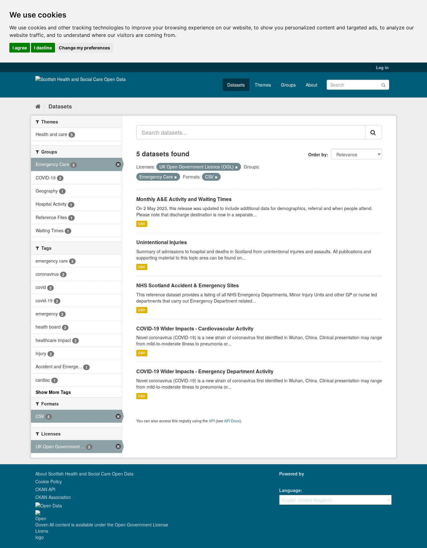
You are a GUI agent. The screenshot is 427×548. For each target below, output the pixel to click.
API (212, 420)
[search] (373, 132)
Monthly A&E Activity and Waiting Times (184, 199)
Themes (263, 85)
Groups (288, 85)
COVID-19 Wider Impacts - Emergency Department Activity (205, 371)
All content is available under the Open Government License (108, 524)
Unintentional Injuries (161, 242)
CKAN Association (53, 497)
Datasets (236, 85)
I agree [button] (20, 47)
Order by (317, 154)
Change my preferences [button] (84, 47)
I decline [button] (43, 47)
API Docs (232, 420)
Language (290, 490)
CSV (141, 223)
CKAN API (45, 489)
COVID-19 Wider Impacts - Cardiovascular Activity (195, 328)
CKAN (289, 480)
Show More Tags (53, 392)
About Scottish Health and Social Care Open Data (84, 473)
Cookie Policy (48, 481)
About (311, 85)
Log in (382, 67)
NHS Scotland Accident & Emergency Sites (187, 285)
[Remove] (236, 166)
